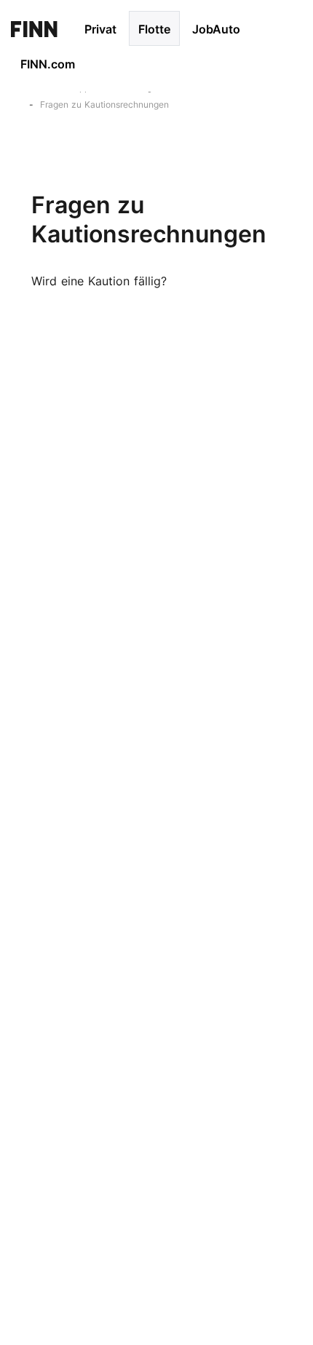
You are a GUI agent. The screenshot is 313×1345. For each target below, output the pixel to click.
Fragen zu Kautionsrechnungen (104, 104)
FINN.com (47, 64)
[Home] (34, 28)
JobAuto (216, 29)
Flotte (154, 29)
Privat (100, 29)
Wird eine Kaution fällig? (99, 281)
